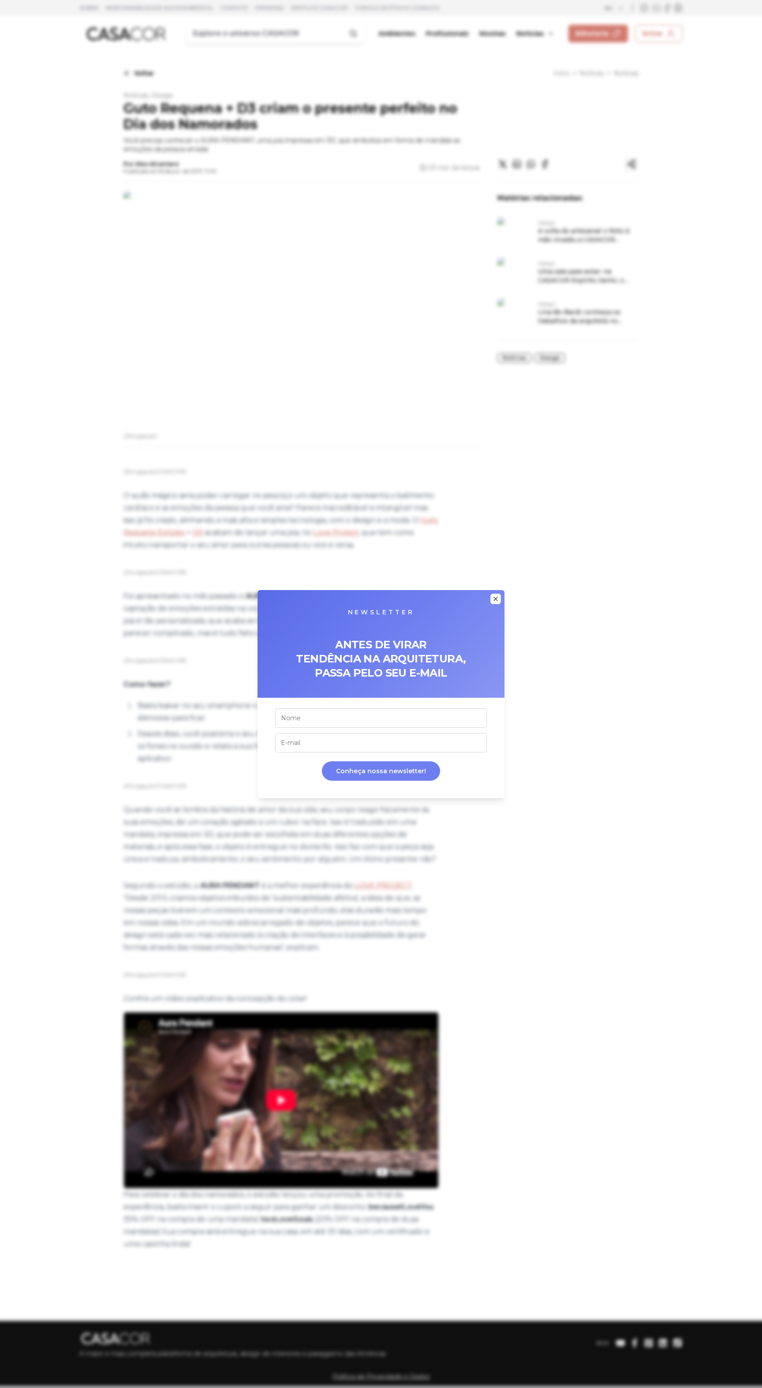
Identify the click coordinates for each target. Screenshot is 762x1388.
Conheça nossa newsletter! (381, 771)
